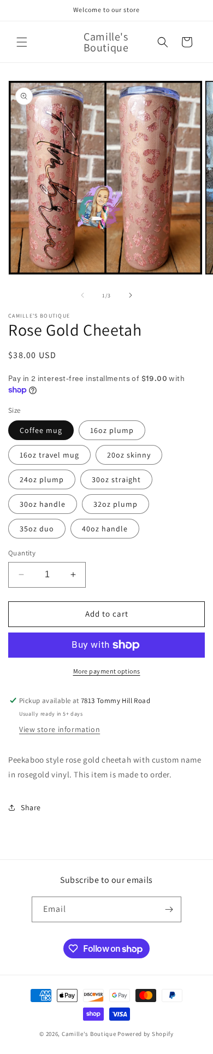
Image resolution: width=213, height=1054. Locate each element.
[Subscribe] (169, 909)
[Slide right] (131, 295)
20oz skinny (129, 455)
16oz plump (112, 430)
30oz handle (43, 504)
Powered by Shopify (145, 1034)
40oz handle (105, 529)
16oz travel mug (49, 455)
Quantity (22, 553)
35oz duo (37, 529)
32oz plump (115, 504)
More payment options (106, 671)
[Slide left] (82, 295)
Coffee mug (41, 430)
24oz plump (42, 479)
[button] (22, 42)
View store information (59, 729)
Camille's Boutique (89, 1034)
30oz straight (116, 479)
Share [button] (31, 807)
